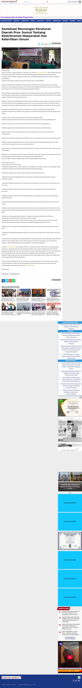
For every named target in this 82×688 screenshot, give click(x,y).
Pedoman (8, 684)
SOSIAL (33, 20)
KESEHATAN (25, 20)
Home (3, 25)
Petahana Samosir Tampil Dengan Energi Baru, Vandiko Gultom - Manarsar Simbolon (71, 392)
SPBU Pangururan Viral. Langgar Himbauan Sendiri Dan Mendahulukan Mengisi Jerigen (71, 356)
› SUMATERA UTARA (17, 25)
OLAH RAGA (40, 20)
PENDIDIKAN (57, 20)
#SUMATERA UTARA (15, 274)
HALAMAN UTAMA (6, 20)
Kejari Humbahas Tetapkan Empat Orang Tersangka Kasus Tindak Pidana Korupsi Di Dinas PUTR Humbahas (71, 379)
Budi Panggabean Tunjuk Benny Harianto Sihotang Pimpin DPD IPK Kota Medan (70, 633)
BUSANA (65, 20)
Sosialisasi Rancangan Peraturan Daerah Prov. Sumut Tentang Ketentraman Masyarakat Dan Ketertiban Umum (26, 34)
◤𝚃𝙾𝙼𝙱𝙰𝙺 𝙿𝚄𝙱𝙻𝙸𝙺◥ (30, 684)
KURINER (72, 20)
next (70, 493)
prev (69, 493)
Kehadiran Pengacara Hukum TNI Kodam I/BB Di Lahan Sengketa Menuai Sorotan (71, 613)
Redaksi (3, 684)
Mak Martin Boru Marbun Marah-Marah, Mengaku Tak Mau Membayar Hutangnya (71, 326)
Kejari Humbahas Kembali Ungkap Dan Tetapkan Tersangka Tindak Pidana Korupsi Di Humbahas (71, 385)
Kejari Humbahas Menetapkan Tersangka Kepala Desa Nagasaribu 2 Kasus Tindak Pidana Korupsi (71, 627)
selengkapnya (70, 638)
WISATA (48, 20)
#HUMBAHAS (5, 274)
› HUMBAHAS (8, 25)
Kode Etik (14, 684)
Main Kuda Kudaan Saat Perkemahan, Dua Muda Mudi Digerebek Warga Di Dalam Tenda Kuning (71, 335)
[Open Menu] (80, 2)
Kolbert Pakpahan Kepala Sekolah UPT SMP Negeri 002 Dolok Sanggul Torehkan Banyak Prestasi (71, 373)
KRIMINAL (16, 20)
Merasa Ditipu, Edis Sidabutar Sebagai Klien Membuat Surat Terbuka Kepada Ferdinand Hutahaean (71, 619)
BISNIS (79, 20)
